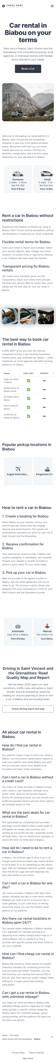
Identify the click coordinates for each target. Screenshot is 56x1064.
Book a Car (28, 68)
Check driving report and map (28, 708)
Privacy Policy (18, 1052)
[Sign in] (52, 6)
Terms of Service (36, 1052)
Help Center (28, 1058)
